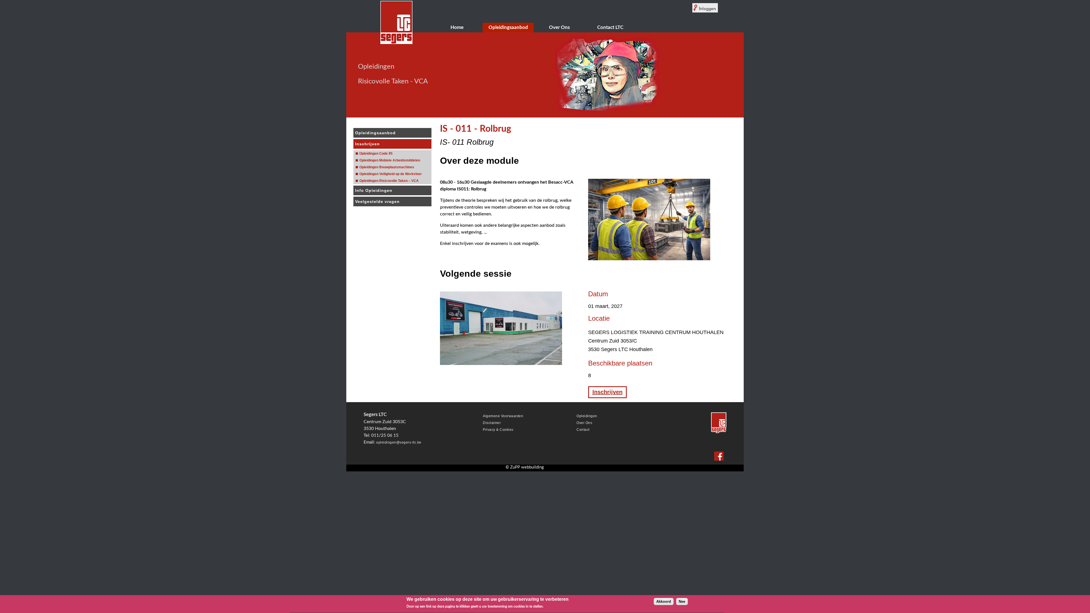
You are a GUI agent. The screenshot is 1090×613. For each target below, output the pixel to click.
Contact (583, 430)
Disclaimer (492, 423)
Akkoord (663, 601)
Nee (682, 601)
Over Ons (584, 423)
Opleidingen (587, 416)
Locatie (599, 318)
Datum (598, 294)
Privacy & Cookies (498, 430)
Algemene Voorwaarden (503, 416)
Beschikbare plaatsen (620, 363)
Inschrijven (607, 392)
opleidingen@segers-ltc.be (399, 442)
